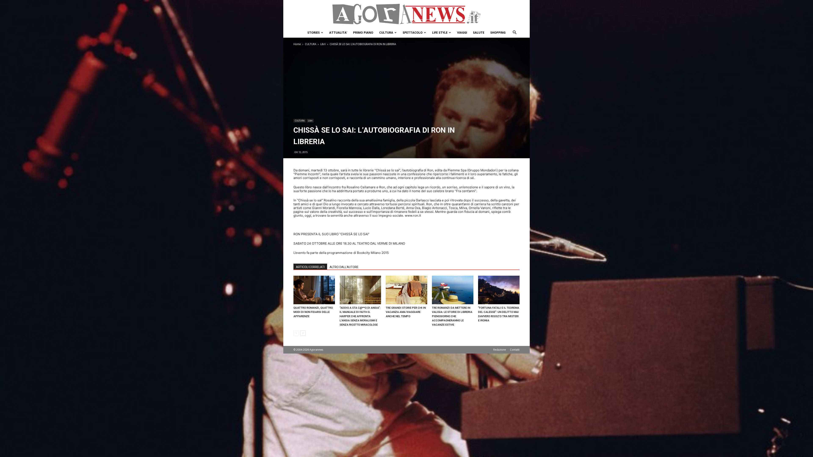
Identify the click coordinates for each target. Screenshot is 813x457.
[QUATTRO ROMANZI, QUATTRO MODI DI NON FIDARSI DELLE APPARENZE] (314, 290)
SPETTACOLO (413, 32)
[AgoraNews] (406, 14)
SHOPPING (498, 32)
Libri (323, 44)
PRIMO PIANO (363, 32)
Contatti (515, 349)
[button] (514, 33)
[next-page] (303, 333)
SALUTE (478, 32)
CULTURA (386, 32)
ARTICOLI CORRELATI (310, 267)
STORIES (313, 32)
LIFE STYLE (440, 32)
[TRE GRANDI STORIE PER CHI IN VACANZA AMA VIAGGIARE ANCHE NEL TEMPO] (406, 290)
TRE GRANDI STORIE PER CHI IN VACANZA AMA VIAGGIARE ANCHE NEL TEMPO (406, 312)
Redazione (499, 349)
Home (297, 44)
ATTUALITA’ (338, 32)
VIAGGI (462, 32)
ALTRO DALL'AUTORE (344, 267)
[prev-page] (296, 333)
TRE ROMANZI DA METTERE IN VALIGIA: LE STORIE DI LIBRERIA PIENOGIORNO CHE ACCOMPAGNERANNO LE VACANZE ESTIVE (452, 316)
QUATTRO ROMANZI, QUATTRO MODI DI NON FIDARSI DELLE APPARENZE (313, 312)
